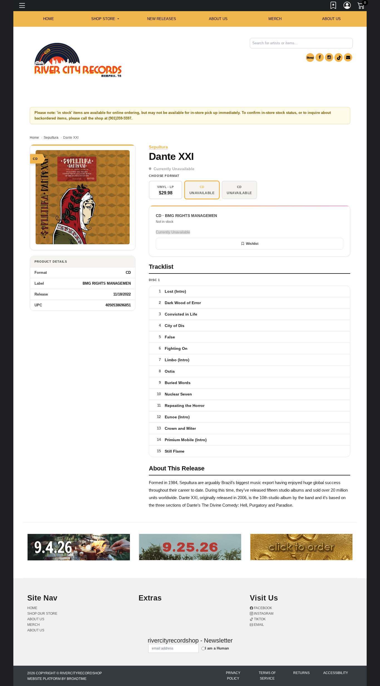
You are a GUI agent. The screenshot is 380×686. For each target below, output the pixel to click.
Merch (275, 19)
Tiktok (259, 619)
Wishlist (252, 244)
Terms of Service (267, 675)
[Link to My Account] (347, 6)
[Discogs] (310, 57)
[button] (105, 19)
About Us (331, 19)
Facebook (262, 608)
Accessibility (335, 673)
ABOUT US (218, 19)
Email (258, 625)
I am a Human (217, 648)
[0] (361, 6)
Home (34, 138)
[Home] (78, 60)
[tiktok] (338, 57)
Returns (301, 673)
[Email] (348, 57)
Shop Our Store (42, 614)
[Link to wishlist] (333, 6)
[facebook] (319, 57)
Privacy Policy (233, 675)
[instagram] (329, 57)
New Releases (161, 19)
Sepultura (51, 138)
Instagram (263, 614)
